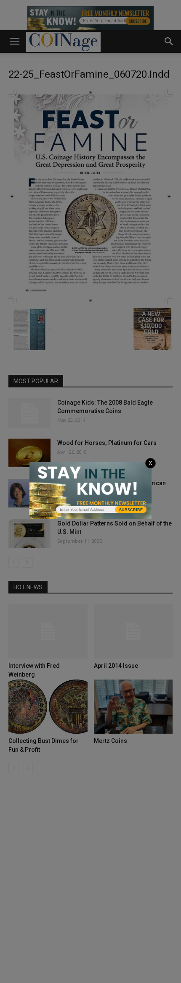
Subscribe (131, 510)
